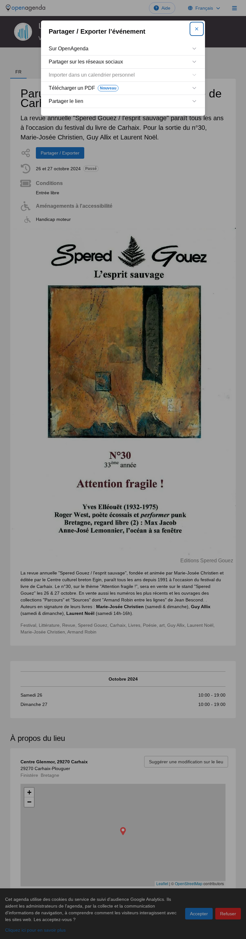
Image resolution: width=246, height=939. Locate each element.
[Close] (196, 29)
